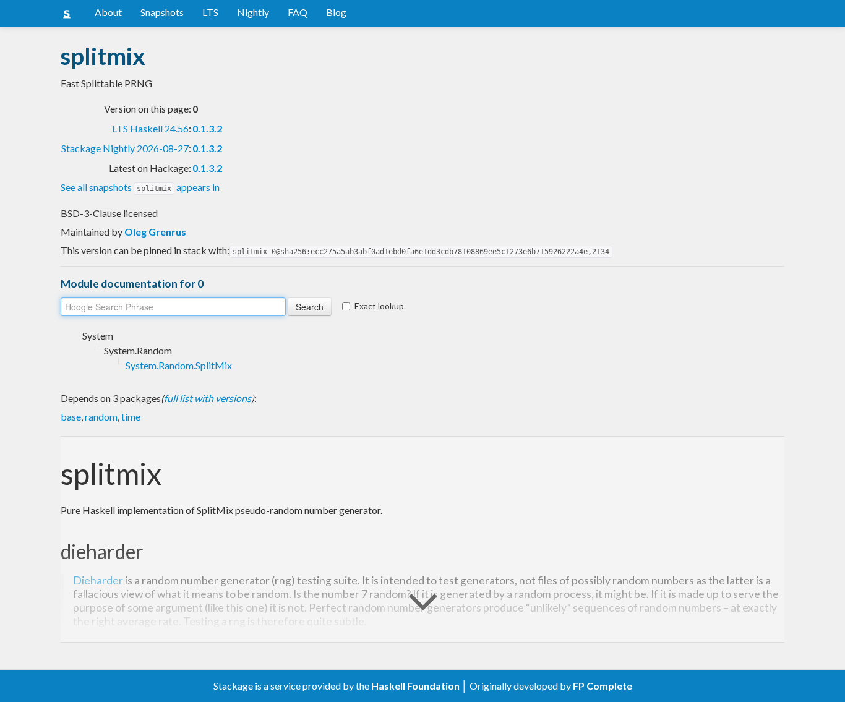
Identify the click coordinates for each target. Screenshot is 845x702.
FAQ (297, 12)
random (101, 416)
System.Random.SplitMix (179, 365)
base (71, 416)
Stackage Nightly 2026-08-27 (125, 148)
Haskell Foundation (415, 685)
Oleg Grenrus (155, 232)
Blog (336, 12)
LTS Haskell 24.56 (150, 128)
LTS (210, 12)
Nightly (253, 12)
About (108, 12)
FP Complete (602, 685)
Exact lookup (379, 306)
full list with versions (207, 398)
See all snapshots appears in (140, 187)
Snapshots (162, 12)
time (130, 416)
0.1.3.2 (207, 128)
